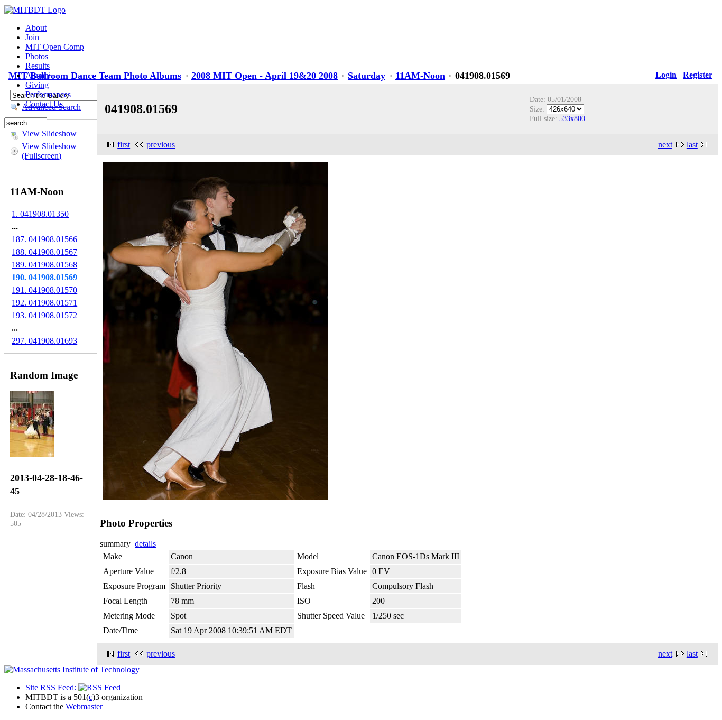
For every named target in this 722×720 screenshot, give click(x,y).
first (123, 144)
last (692, 144)
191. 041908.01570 (44, 289)
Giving (37, 84)
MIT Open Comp (54, 46)
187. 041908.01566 (44, 239)
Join (32, 37)
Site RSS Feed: (51, 687)
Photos (36, 56)
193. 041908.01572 (44, 315)
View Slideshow (49, 133)
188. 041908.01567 (44, 251)
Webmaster (84, 706)
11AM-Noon (420, 75)
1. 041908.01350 (40, 213)
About (36, 27)
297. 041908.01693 (44, 340)
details (145, 543)
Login (666, 74)
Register (697, 74)
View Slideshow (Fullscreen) (49, 151)
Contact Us (44, 103)
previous (160, 144)
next (665, 144)
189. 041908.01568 (44, 264)
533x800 (572, 118)
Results (37, 65)
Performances (48, 94)
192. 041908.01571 (44, 302)
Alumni (38, 75)
